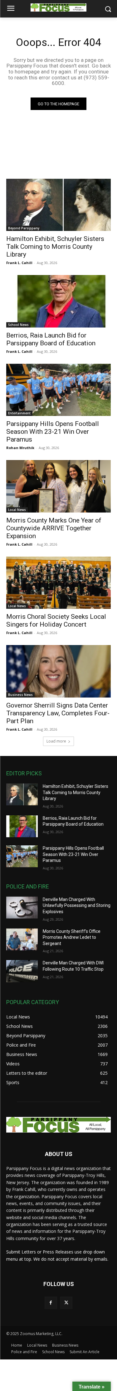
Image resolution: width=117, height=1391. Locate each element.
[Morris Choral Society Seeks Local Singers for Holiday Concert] (58, 583)
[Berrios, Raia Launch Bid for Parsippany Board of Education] (58, 301)
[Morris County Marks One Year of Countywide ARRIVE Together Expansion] (58, 486)
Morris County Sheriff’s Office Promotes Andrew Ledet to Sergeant (71, 937)
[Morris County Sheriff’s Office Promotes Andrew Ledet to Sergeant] (22, 939)
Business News (20, 695)
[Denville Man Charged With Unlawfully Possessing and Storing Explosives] (22, 907)
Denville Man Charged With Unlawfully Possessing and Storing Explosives (76, 905)
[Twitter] (66, 1303)
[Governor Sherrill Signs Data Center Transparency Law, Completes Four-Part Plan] (58, 671)
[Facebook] (51, 1303)
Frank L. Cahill (19, 262)
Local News (17, 510)
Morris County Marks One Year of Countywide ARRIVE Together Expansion (53, 528)
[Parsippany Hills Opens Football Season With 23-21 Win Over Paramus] (58, 390)
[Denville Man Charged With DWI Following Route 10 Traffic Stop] (22, 971)
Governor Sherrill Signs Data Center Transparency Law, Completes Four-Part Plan (58, 713)
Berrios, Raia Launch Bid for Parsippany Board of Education (50, 339)
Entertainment (19, 413)
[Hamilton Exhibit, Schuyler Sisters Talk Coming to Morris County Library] (58, 205)
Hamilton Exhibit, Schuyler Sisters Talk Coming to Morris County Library (55, 246)
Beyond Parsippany (23, 228)
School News (18, 325)
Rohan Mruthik (20, 447)
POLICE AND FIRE (27, 886)
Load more (56, 741)
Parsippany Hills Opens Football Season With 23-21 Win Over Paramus (52, 431)
